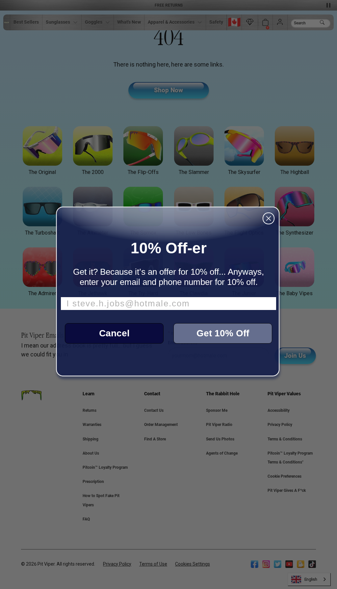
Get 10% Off (222, 333)
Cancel (114, 333)
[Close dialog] (268, 218)
